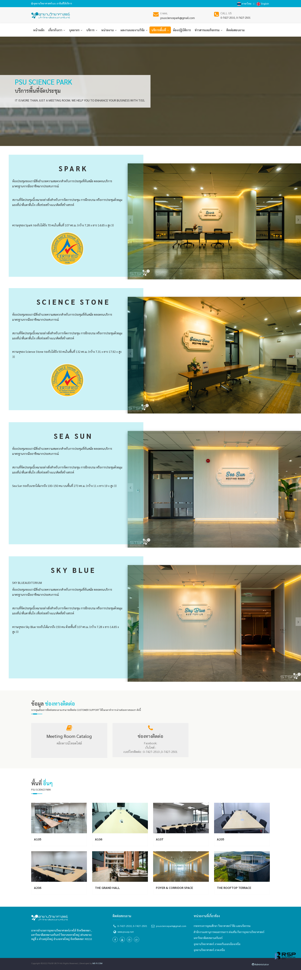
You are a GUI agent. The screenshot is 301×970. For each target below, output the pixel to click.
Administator (261, 964)
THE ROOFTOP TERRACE (234, 888)
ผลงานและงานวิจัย (133, 30)
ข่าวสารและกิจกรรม (207, 30)
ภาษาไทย (246, 3)
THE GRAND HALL (107, 888)
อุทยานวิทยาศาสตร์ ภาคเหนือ (209, 950)
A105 (37, 839)
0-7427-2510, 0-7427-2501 (235, 17)
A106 (98, 839)
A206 (37, 888)
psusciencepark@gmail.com (177, 18)
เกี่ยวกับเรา (55, 30)
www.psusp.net (126, 931)
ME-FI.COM (97, 963)
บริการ (90, 30)
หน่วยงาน (107, 30)
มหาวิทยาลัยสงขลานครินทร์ (208, 937)
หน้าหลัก (38, 30)
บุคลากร (74, 30)
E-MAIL (164, 13)
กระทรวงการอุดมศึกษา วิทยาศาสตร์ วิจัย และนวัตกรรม (222, 925)
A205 (220, 839)
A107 (159, 839)
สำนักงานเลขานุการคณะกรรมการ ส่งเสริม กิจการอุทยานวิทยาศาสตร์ (229, 932)
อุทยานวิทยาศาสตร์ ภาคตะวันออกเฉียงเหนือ (217, 944)
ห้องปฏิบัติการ (182, 30)
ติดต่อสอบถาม (235, 30)
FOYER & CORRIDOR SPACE (174, 888)
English (265, 3)
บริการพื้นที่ (159, 30)
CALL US (226, 13)
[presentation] (298, 219)
